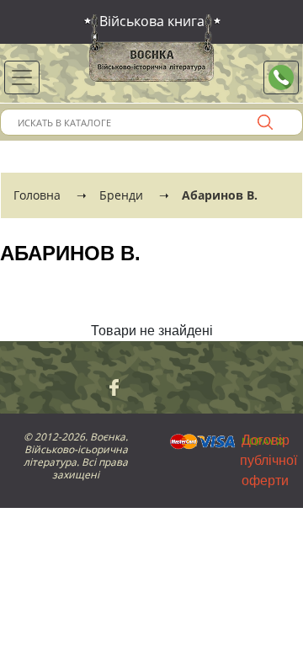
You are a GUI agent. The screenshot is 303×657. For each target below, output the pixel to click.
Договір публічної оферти (268, 460)
